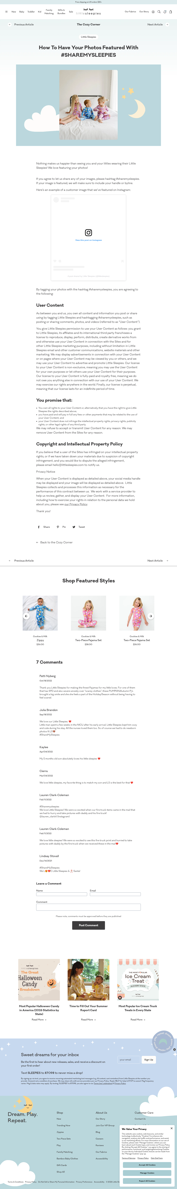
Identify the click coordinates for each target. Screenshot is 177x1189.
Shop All (61, 1172)
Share (46, 527)
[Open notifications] (164, 11)
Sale (71, 11)
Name (39, 890)
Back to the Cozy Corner (56, 542)
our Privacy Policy (75, 504)
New (59, 1119)
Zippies (60, 1132)
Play (59, 1145)
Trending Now (63, 1125)
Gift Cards (62, 1165)
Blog (98, 1132)
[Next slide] (151, 617)
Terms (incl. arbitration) (103, 1083)
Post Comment (88, 925)
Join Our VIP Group (105, 1125)
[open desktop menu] (6, 12)
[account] (153, 12)
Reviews (100, 1145)
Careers (99, 1138)
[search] (159, 12)
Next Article (155, 24)
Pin (64, 527)
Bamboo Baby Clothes (67, 1158)
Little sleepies (88, 37)
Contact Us (140, 1119)
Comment (41, 902)
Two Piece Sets (64, 1138)
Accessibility (102, 1158)
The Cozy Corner (88, 24)
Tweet (82, 527)
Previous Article (24, 24)
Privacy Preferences (84, 1182)
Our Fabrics (130, 11)
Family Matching (65, 1152)
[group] (40, 621)
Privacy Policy (120, 1083)
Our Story (144, 11)
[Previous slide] (26, 617)
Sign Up (148, 1059)
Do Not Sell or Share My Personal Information (56, 1182)
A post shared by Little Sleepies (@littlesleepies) (89, 276)
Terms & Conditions (16, 1182)
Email (93, 890)
